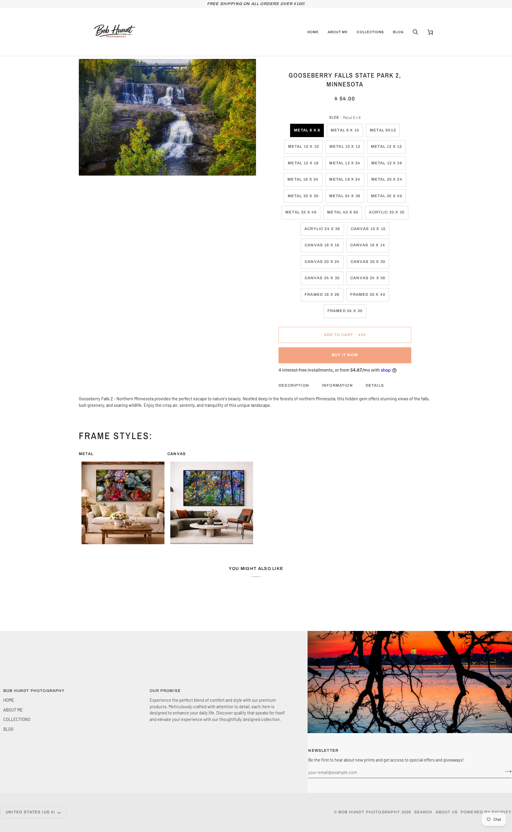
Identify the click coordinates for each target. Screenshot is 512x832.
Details (375, 385)
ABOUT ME (13, 709)
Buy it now (345, 355)
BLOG (8, 729)
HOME (8, 700)
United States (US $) (30, 812)
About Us (447, 812)
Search (423, 812)
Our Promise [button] (165, 691)
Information (337, 385)
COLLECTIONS (16, 719)
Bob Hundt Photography (369, 812)
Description (294, 385)
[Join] (506, 771)
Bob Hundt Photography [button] (34, 691)
